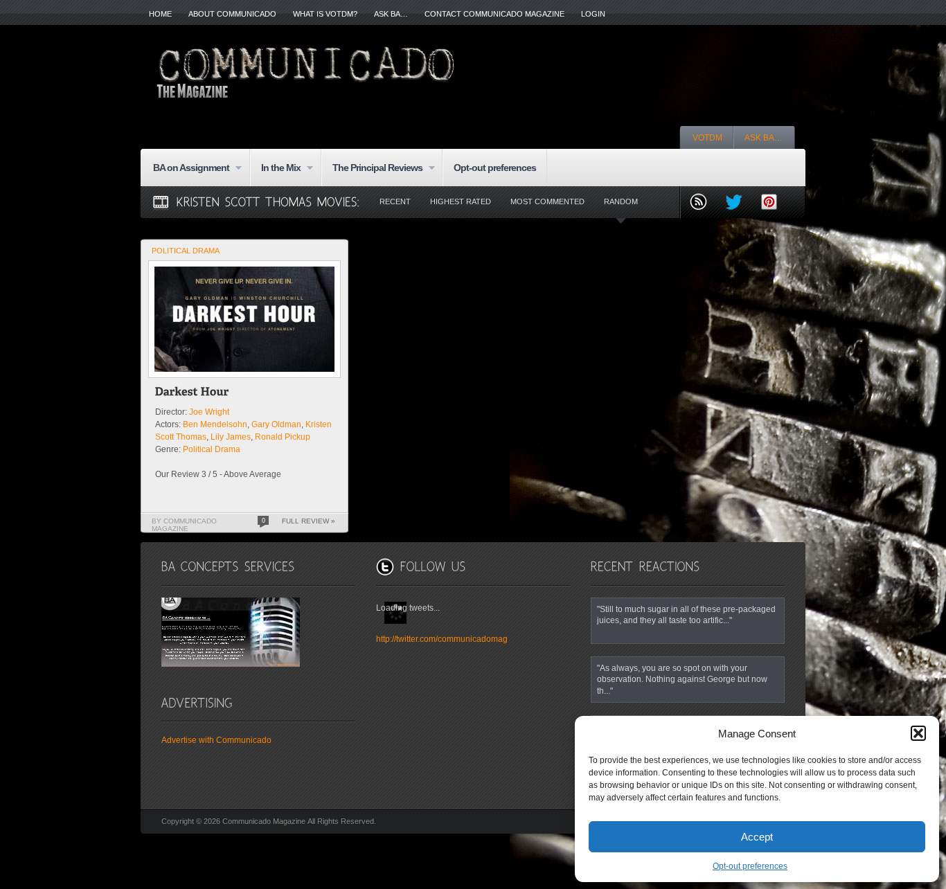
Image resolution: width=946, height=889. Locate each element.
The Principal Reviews (371, 168)
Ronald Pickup (282, 437)
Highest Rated (460, 201)
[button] (918, 733)
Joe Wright (209, 412)
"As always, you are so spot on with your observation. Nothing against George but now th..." (682, 679)
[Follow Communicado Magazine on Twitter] (739, 203)
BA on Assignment (185, 168)
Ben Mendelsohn (215, 424)
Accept (757, 837)
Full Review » (308, 521)
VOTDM (707, 138)
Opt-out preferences (750, 866)
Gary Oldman (276, 424)
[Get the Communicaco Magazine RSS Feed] (704, 203)
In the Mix (275, 168)
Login (593, 14)
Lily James (231, 437)
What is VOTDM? (325, 14)
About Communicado (232, 14)
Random (621, 201)
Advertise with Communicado (216, 740)
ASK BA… (391, 14)
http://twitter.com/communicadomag (442, 639)
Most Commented (547, 201)
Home (160, 14)
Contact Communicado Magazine (494, 14)
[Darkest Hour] (192, 393)
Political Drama (186, 250)
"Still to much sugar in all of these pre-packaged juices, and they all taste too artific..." (686, 614)
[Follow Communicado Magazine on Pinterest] (774, 203)
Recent (395, 201)
